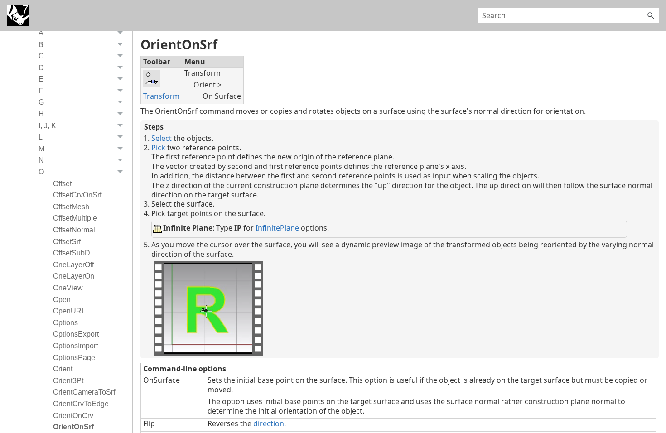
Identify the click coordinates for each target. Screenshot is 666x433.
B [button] (41, 44)
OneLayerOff (73, 265)
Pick (158, 148)
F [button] (41, 91)
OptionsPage (74, 357)
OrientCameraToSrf (84, 392)
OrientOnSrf (73, 427)
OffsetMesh (71, 207)
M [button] (41, 149)
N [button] (41, 160)
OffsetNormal (74, 230)
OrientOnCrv (73, 415)
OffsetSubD (71, 253)
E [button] (41, 79)
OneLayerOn (73, 276)
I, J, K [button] (47, 126)
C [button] (41, 56)
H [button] (41, 114)
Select (161, 138)
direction (268, 423)
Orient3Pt (68, 381)
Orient (62, 369)
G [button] (41, 102)
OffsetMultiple (75, 218)
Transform (161, 96)
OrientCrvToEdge (81, 404)
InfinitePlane (277, 228)
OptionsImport (75, 346)
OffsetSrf (67, 241)
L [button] (41, 137)
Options (65, 323)
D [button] (41, 68)
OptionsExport (76, 334)
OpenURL (69, 311)
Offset (62, 184)
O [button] (41, 172)
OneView (68, 288)
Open (62, 299)
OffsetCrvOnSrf (77, 195)
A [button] (41, 33)
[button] (650, 15)
